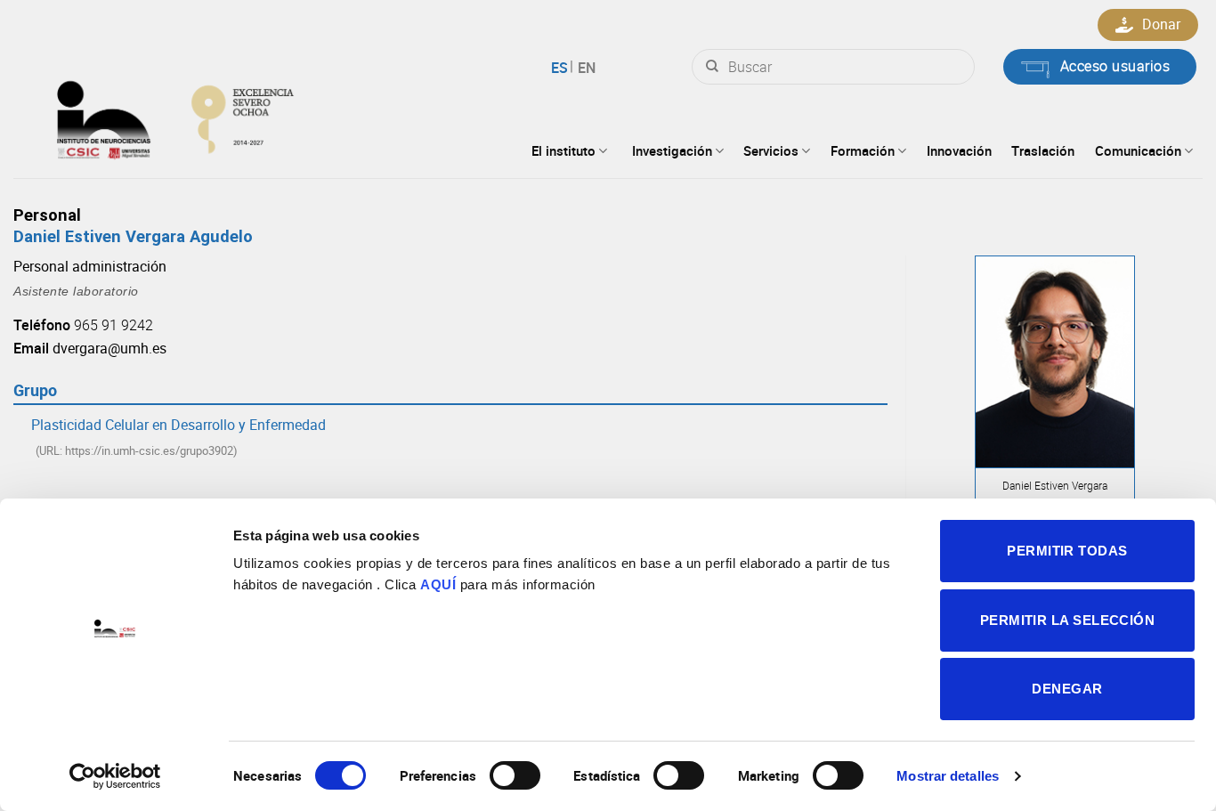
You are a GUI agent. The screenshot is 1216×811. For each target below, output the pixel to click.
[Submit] (712, 66)
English (584, 67)
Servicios (771, 150)
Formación (863, 150)
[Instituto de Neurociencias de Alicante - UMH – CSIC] (232, 115)
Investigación (672, 150)
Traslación (1042, 150)
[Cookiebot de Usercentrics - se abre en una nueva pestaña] (115, 776)
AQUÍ (438, 584)
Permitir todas (1067, 550)
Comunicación (1138, 150)
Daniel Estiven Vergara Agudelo (133, 236)
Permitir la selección (1067, 620)
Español (562, 67)
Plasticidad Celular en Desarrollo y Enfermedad (178, 424)
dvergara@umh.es (109, 348)
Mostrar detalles (947, 775)
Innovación (959, 150)
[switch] (515, 775)
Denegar (1067, 688)
